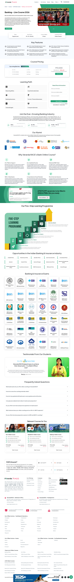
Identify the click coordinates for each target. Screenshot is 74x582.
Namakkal (55, 524)
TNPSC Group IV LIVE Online (42, 564)
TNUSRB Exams (52, 487)
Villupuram (7, 532)
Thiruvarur (39, 530)
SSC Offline (23, 552)
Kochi (22, 540)
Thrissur (6, 544)
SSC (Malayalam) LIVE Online (10, 564)
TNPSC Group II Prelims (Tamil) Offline (44, 554)
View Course (15, 450)
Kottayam (7, 546)
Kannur (6, 540)
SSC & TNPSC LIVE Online (58, 570)
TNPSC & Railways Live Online (43, 570)
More (56, 2)
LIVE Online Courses (16, 6)
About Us (39, 479)
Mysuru (39, 544)
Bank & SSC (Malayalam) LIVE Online (27, 568)
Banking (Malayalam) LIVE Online (27, 562)
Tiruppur (54, 528)
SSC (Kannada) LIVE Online (26, 564)
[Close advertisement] (59, 575)
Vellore (54, 530)
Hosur (38, 520)
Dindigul (6, 520)
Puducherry (55, 520)
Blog (52, 2)
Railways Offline (40, 552)
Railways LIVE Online (57, 568)
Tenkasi (22, 528)
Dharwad (39, 540)
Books (48, 2)
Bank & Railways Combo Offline (11, 556)
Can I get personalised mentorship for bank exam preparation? (21, 401)
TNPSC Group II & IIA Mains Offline (11, 554)
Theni (6, 528)
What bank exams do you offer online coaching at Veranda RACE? (22, 386)
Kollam (6, 542)
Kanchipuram (7, 522)
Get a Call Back (59, 101)
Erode (22, 520)
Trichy (22, 530)
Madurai (6, 524)
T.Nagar (38, 526)
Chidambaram (23, 517)
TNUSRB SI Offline (57, 552)
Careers (39, 487)
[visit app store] (63, 480)
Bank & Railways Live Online (10, 570)
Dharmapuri (55, 517)
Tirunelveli (39, 528)
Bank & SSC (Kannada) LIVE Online (43, 568)
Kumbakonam (56, 522)
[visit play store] (63, 483)
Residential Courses (30, 485)
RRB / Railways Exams (53, 489)
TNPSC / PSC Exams (52, 485)
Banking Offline (8, 552)
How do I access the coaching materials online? (17, 391)
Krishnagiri (39, 522)
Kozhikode (23, 542)
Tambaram (23, 526)
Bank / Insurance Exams (53, 479)
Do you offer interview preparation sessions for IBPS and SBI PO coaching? (24, 415)
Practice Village (40, 491)
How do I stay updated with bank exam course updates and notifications (23, 396)
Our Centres (43, 2)
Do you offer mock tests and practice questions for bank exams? (22, 405)
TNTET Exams (51, 491)
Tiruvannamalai (7, 530)
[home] (11, 2)
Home (6, 6)
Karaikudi (22, 522)
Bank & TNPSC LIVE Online (10, 572)
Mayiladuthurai (23, 524)
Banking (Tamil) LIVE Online (10, 562)
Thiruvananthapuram (24, 544)
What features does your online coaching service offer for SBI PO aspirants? (24, 410)
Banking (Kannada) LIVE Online (43, 562)
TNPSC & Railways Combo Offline (27, 556)
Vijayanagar (40, 542)
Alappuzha (23, 546)
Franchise (39, 485)
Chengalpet (7, 517)
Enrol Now (8, 28)
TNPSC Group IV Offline (25, 554)
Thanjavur (55, 526)
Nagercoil (39, 524)
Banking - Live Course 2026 (27, 6)
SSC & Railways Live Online (26, 570)
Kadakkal (56, 540)
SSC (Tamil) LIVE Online (58, 562)
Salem (6, 526)
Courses (36, 2)
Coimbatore (39, 517)
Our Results (40, 483)
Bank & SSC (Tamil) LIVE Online (10, 568)
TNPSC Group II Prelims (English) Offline (61, 554)
